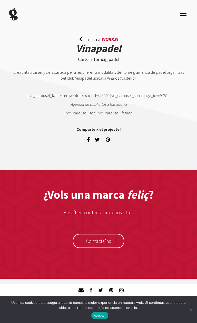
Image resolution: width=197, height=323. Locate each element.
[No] (190, 309)
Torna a (101, 39)
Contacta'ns (98, 241)
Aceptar (100, 315)
